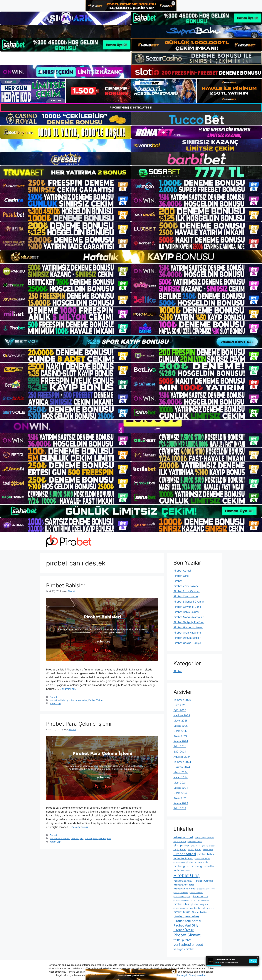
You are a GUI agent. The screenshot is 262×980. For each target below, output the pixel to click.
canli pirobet (179, 841)
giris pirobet (195, 846)
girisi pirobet (181, 845)
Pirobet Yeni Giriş (185, 925)
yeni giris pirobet (183, 949)
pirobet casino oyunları (197, 862)
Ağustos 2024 (182, 756)
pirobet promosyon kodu (199, 900)
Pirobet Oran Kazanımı (187, 632)
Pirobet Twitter (95, 700)
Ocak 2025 (180, 730)
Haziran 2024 (181, 767)
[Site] (65, 186)
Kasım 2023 (180, 803)
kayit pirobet (179, 849)
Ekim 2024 (179, 746)
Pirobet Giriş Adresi (183, 881)
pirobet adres (208, 850)
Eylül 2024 (179, 751)
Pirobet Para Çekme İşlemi (78, 723)
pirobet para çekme (180, 900)
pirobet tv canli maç (181, 908)
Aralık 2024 (180, 736)
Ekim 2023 (179, 808)
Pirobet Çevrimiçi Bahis (187, 606)
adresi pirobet (183, 837)
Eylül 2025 (179, 710)
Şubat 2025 (180, 725)
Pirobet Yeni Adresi (187, 921)
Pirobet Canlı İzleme (185, 596)
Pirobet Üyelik (183, 930)
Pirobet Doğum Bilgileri (187, 637)
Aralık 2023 (180, 798)
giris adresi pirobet (194, 842)
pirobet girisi (77, 838)
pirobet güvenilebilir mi (206, 889)
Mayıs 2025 (180, 720)
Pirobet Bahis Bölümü (186, 611)
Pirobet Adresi (182, 570)
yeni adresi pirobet (188, 945)
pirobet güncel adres (183, 884)
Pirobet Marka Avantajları (188, 617)
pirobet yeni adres (186, 916)
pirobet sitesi (181, 904)
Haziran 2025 (181, 715)
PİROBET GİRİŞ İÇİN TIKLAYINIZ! (131, 107)
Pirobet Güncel (204, 880)
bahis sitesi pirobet (204, 837)
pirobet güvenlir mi (180, 893)
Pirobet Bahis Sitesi (183, 858)
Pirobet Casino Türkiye (187, 642)
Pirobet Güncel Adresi (184, 888)
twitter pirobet (182, 940)
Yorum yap (55, 703)
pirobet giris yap (181, 870)
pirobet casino (179, 862)
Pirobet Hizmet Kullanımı (188, 627)
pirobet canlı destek (77, 700)
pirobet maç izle (200, 896)
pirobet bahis (205, 854)
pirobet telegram (199, 904)
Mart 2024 (179, 782)
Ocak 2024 (180, 792)
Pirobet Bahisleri (66, 585)
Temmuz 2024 (182, 761)
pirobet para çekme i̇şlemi (98, 838)
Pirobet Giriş (181, 575)
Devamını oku (68, 688)
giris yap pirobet (208, 846)
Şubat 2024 (180, 787)
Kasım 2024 (180, 741)
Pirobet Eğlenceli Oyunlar (188, 601)
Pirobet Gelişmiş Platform (188, 622)
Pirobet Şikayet (187, 935)
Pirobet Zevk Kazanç (186, 586)
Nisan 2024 (180, 777)
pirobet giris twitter (202, 866)
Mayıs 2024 (180, 772)
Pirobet (53, 697)
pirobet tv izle (181, 912)
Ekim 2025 (179, 705)
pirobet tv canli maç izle (202, 908)
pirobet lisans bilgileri (181, 897)
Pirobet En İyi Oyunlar (186, 591)
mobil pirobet (194, 849)
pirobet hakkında (196, 893)
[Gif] (131, 256)
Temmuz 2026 (182, 699)
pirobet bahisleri (58, 700)
